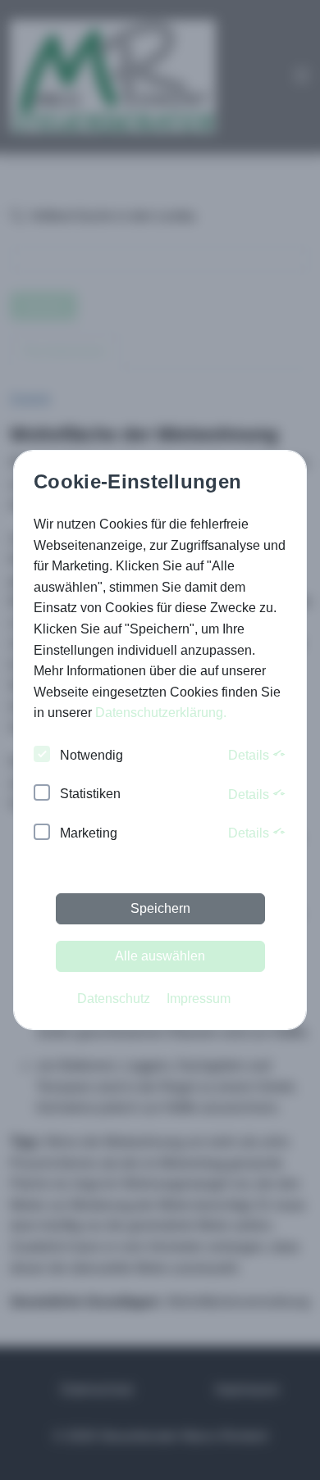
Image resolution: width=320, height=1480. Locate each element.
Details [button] (250, 755)
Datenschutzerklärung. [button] (160, 713)
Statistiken (90, 794)
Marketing (88, 833)
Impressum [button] (199, 999)
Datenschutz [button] (113, 999)
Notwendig (91, 755)
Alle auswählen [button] (160, 956)
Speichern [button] (160, 908)
